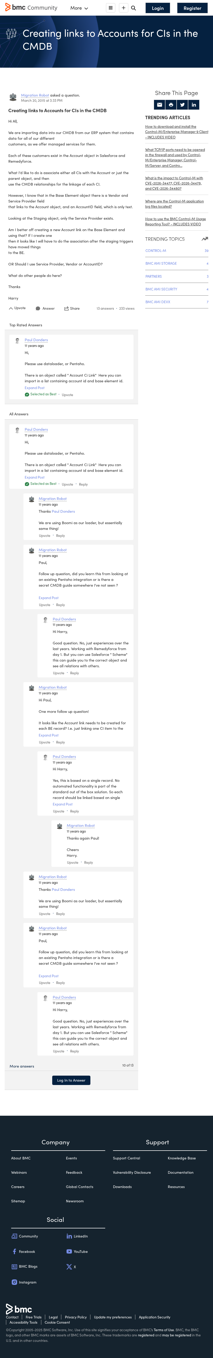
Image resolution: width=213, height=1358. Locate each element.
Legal (53, 1317)
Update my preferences (113, 1317)
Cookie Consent (57, 1322)
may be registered (176, 1334)
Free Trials (34, 1317)
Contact (12, 1317)
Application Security (154, 1317)
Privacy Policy (76, 1317)
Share (75, 308)
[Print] (170, 105)
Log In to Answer (71, 1080)
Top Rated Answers (25, 324)
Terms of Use (164, 1329)
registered (146, 1334)
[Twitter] (182, 105)
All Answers (18, 413)
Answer (49, 308)
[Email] (159, 105)
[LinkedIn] (193, 105)
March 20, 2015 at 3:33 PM (42, 100)
